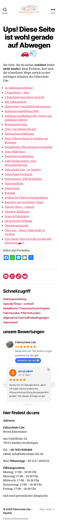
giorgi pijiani (25, 371)
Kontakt (10, 193)
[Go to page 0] (24, 404)
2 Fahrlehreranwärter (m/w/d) (24, 97)
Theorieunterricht (16, 226)
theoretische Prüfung (18, 221)
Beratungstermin (16, 124)
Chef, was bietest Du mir (21, 129)
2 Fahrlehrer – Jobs (17, 93)
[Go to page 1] (26, 404)
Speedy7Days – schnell (19, 207)
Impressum (12, 188)
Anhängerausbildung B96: (22, 111)
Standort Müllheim (17, 212)
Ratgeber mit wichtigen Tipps (24, 202)
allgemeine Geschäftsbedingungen (28, 106)
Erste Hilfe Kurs (15, 152)
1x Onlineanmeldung (19, 88)
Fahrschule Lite (25, 342)
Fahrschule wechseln (18, 174)
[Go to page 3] (31, 404)
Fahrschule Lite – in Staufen (23, 170)
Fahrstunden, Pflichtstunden (23, 179)
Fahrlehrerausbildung (19, 156)
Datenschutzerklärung (19, 134)
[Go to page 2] (29, 404)
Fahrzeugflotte (14, 183)
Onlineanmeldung (14, 299)
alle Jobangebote (16, 102)
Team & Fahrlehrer (17, 216)
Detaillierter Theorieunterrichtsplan (28, 147)
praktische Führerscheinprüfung (26, 198)
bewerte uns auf (26, 360)
